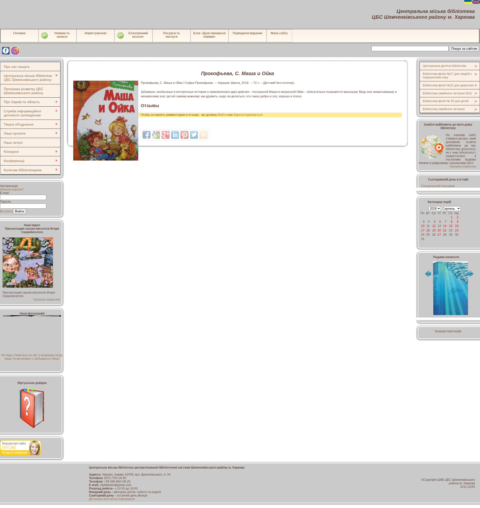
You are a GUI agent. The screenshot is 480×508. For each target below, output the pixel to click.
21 (444, 230)
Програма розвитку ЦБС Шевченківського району (23, 91)
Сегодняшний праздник (438, 186)
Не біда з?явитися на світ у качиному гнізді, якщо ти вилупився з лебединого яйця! (32, 356)
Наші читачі (13, 143)
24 (422, 234)
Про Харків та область (22, 102)
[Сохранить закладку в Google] (156, 135)
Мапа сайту (279, 33)
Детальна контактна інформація (112, 499)
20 (439, 230)
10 (422, 226)
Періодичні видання (247, 33)
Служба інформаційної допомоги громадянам (22, 113)
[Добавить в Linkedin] (175, 135)
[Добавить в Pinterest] (184, 135)
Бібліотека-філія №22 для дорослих (448, 85)
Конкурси (11, 152)
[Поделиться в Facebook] (146, 135)
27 (439, 234)
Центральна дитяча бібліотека (444, 66)
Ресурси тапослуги (171, 34)
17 (422, 230)
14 (444, 226)
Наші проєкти (15, 133)
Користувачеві (95, 33)
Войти (222, 115)
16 (456, 226)
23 (456, 230)
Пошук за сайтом (464, 48)
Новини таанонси (62, 34)
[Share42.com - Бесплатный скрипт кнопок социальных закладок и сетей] (204, 135)
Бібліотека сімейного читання (444, 109)
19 (434, 230)
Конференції (14, 161)
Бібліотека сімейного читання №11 (447, 93)
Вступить (6, 211)
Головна (19, 33)
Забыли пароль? (12, 189)
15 (450, 226)
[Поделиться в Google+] (166, 135)
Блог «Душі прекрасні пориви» (209, 34)
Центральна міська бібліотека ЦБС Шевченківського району (28, 78)
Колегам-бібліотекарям (23, 170)
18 (428, 230)
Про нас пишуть (17, 67)
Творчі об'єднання (19, 124)
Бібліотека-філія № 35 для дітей (445, 101)
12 (434, 226)
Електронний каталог (138, 34)
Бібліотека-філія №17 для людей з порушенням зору (447, 75)
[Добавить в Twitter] (194, 135)
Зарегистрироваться (248, 115)
